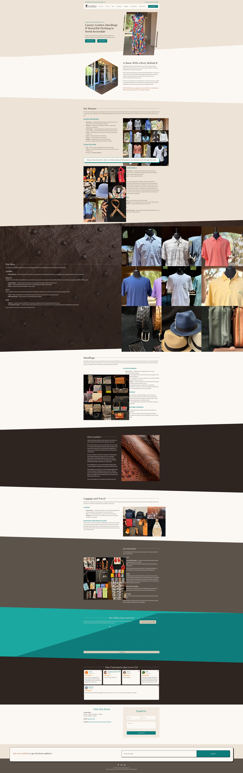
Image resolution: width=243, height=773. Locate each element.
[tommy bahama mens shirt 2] (191, 267)
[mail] (121, 765)
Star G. (128, 671)
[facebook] (118, 765)
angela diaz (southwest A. (114, 671)
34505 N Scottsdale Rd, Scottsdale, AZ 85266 (100, 722)
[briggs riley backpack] (144, 507)
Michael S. (91, 687)
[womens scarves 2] (93, 199)
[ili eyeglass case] (105, 582)
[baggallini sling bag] (132, 519)
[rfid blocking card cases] (93, 582)
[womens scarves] (105, 199)
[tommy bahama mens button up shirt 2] (191, 227)
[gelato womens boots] (117, 167)
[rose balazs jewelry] (93, 570)
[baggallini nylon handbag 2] (156, 519)
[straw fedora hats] (191, 306)
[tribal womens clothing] (160, 119)
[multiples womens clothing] (160, 131)
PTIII (147, 671)
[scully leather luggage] (156, 507)
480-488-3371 (91, 719)
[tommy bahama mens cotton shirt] (151, 267)
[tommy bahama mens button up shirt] (151, 227)
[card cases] (117, 570)
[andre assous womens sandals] (93, 167)
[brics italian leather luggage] (144, 519)
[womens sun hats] (93, 183)
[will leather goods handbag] (120, 384)
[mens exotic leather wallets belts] (151, 306)
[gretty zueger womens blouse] (160, 143)
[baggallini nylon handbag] (120, 393)
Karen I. (90, 671)
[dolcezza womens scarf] (117, 183)
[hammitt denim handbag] (120, 375)
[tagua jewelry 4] (117, 558)
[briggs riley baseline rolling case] (132, 507)
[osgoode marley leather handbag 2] (120, 403)
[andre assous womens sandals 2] (105, 167)
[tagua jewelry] (93, 558)
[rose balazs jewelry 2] (105, 570)
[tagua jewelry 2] (105, 558)
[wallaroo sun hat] (105, 183)
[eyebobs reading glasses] (117, 582)
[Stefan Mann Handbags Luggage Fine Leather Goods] (91, 5)
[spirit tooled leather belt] (117, 199)
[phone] (124, 765)
